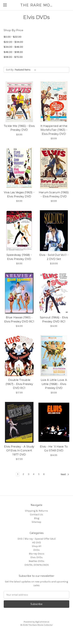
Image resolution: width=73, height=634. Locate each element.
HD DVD (36, 542)
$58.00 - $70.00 (13, 56)
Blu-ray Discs (36, 553)
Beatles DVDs (36, 561)
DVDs (36, 549)
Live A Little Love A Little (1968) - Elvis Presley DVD (54, 384)
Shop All (36, 546)
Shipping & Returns (36, 510)
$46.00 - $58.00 (13, 51)
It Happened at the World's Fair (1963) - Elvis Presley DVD (54, 130)
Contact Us (36, 514)
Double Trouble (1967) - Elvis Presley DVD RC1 (19, 384)
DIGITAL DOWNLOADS (36, 564)
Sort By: (10, 69)
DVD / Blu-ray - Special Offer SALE (37, 538)
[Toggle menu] (5, 5)
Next (63, 474)
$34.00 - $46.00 (13, 46)
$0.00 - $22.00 (12, 36)
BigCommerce (42, 622)
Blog (36, 518)
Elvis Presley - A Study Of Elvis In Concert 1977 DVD (19, 450)
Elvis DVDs (36, 557)
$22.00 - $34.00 (13, 41)
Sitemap (36, 521)
